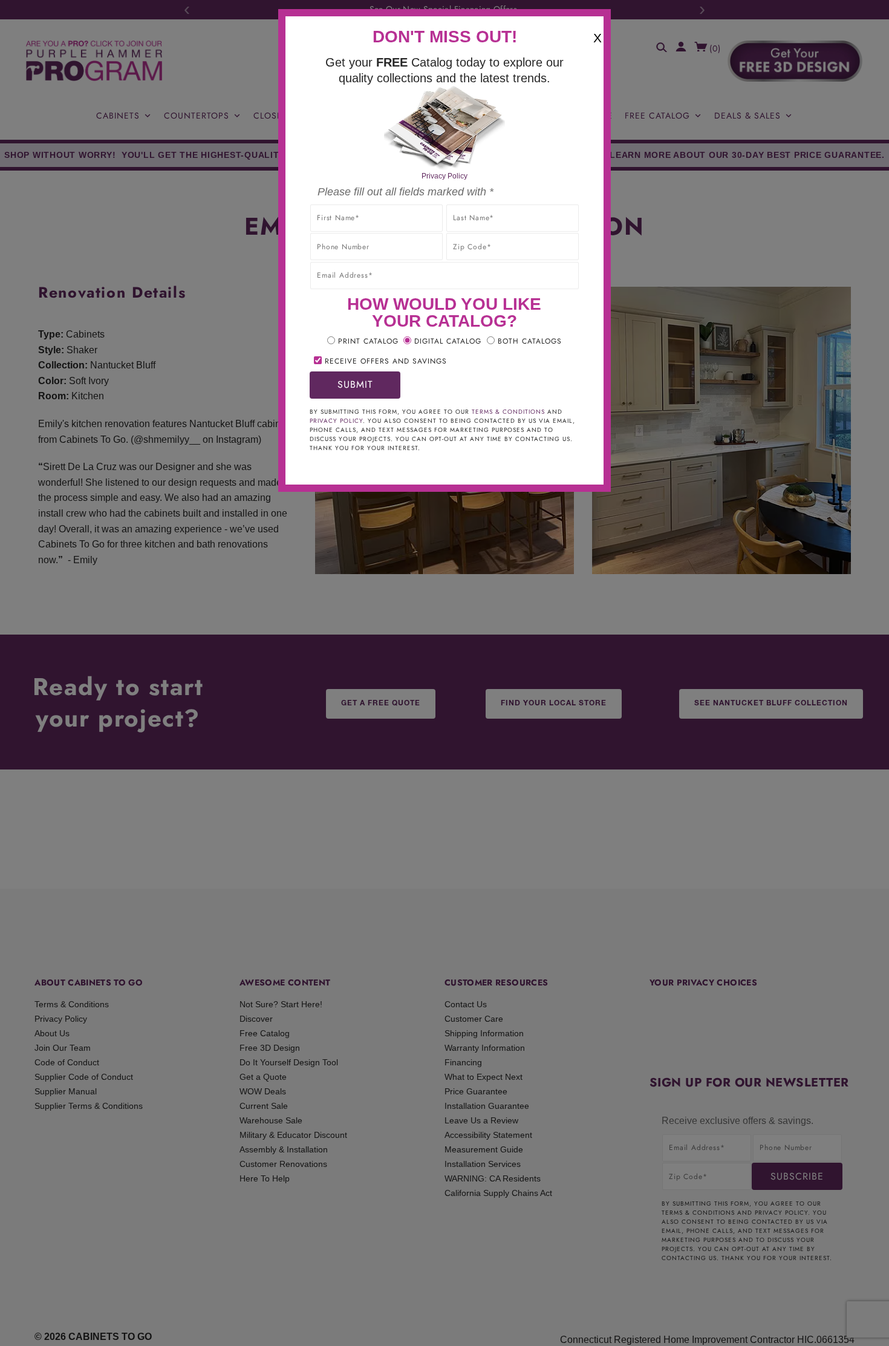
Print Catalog (368, 341)
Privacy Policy (444, 176)
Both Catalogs (530, 341)
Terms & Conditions (508, 411)
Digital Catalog (447, 341)
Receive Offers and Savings (386, 361)
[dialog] (444, 673)
